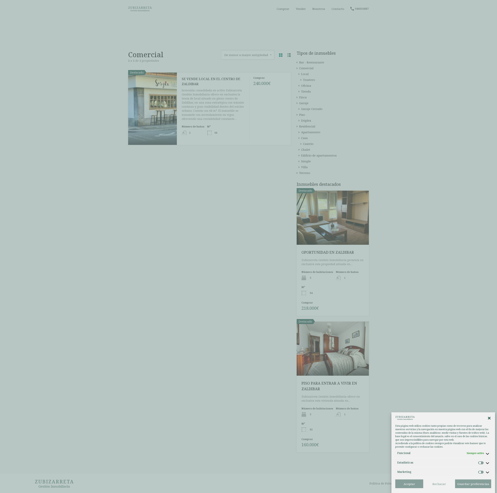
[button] (489, 418)
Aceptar (409, 484)
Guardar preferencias (473, 484)
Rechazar (439, 484)
